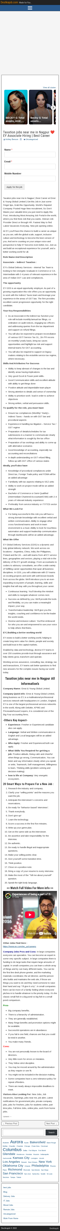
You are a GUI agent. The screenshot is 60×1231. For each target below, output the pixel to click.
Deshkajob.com (9, 2)
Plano (5, 1170)
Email (8, 161)
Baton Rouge (51, 1143)
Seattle (43, 1174)
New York (45, 1161)
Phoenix (53, 1166)
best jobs (7, 1187)
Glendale (9, 1154)
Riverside (26, 1170)
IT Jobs (6, 1201)
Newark (24, 1162)
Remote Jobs (9, 1209)
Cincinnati (44, 1146)
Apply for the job (14, 187)
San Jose (27, 1174)
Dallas (25, 1150)
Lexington (34, 1158)
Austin (26, 1143)
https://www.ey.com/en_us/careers (19, 946)
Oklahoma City (13, 1165)
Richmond (15, 1169)
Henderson (20, 1154)
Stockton (6, 1177)
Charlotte (20, 1146)
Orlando (27, 1166)
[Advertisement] (30, 43)
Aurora (16, 1142)
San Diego (44, 1170)
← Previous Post (10, 1123)
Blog (5, 1192)
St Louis (49, 1174)
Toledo (18, 1177)
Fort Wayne (33, 1150)
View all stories (49, 87)
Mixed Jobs (8, 1205)
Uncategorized (32, 139)
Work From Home (10, 1218)
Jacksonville (7, 1158)
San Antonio (35, 1170)
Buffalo (5, 1146)
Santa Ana (35, 1174)
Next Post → (51, 1123)
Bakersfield (37, 1142)
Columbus (12, 1149)
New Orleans (32, 1162)
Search (51, 1132)
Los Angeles (11, 1161)
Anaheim (6, 1143)
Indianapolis (44, 1154)
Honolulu (29, 1154)
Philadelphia (40, 1165)
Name (8, 150)
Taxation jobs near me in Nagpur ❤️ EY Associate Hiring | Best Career (29, 134)
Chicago (27, 1146)
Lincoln (41, 1158)
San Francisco (13, 1173)
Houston (36, 1154)
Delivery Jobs (9, 1196)
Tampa (12, 1177)
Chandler (12, 1146)
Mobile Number (12, 173)
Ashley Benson (11, 139)
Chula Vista (35, 1146)
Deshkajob (54, 1228)
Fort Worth (42, 1150)
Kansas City (21, 1157)
